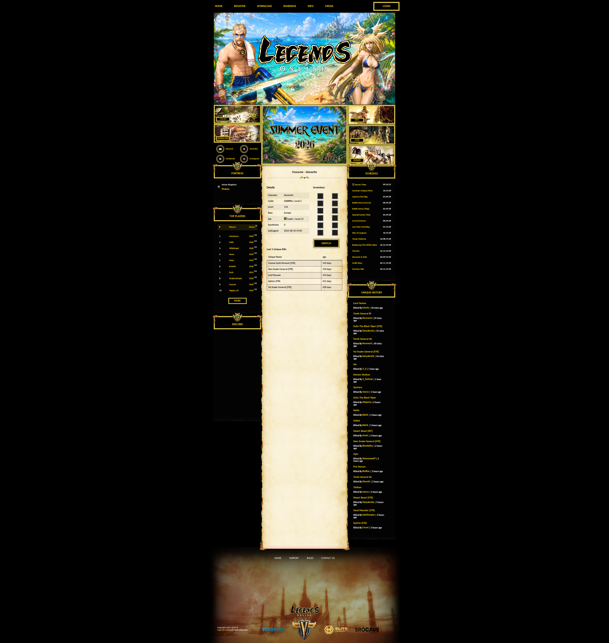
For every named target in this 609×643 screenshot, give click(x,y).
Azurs (231, 254)
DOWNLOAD (222, 138)
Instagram (254, 159)
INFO (357, 120)
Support (294, 558)
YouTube (254, 149)
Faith (231, 242)
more (237, 301)
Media (329, 6)
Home (219, 6)
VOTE (357, 140)
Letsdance (234, 236)
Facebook (230, 159)
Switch (326, 243)
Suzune (232, 284)
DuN (231, 272)
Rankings (289, 6)
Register (240, 6)
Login (386, 6)
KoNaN (232, 266)
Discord (229, 149)
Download (264, 6)
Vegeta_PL (234, 290)
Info (311, 6)
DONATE (357, 160)
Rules (310, 558)
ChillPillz (288, 201)
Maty (231, 260)
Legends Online (224, 630)
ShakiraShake (235, 278)
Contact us (328, 558)
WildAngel (234, 248)
